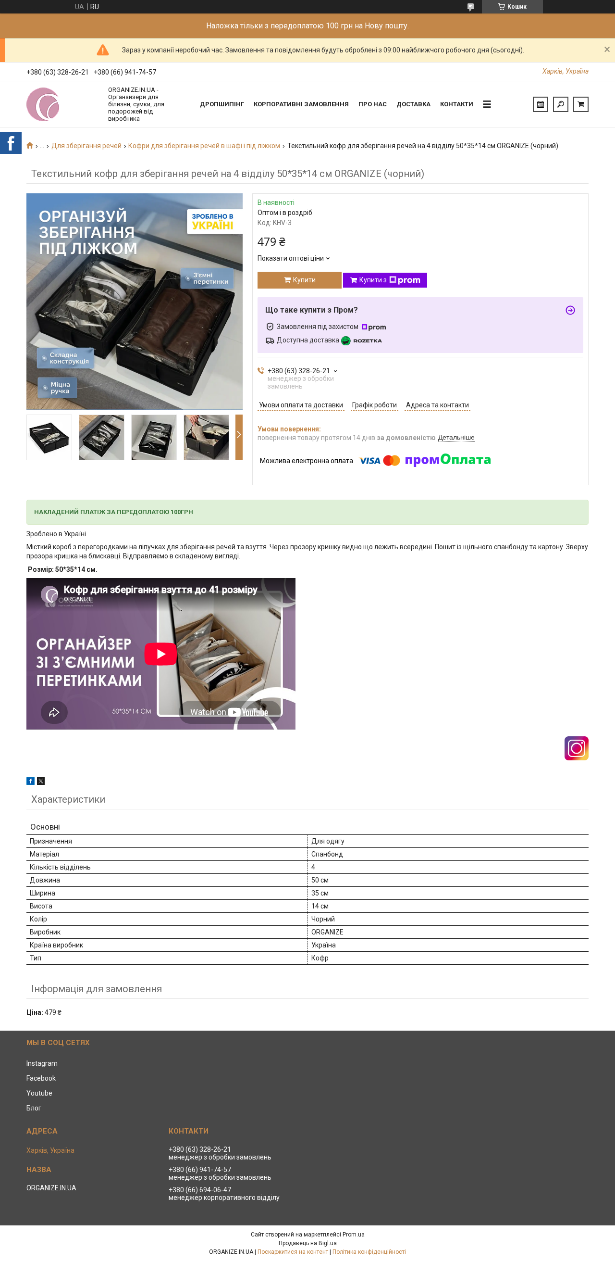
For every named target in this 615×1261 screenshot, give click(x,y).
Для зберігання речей (86, 146)
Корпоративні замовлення (301, 104)
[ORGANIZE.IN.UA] (62, 104)
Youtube (39, 1093)
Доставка (413, 104)
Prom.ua (354, 1234)
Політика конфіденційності (369, 1251)
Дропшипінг (222, 104)
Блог (33, 1108)
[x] (41, 782)
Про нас (372, 104)
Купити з (373, 280)
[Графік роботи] (540, 104)
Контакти (456, 104)
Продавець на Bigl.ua (308, 1243)
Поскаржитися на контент (293, 1251)
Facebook (41, 1078)
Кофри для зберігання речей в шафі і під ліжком (204, 146)
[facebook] (30, 782)
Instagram (42, 1063)
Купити (304, 280)
